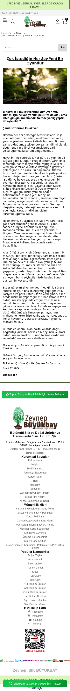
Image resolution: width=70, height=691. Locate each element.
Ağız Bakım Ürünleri (35, 600)
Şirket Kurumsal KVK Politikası (35, 512)
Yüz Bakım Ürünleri (35, 583)
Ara (63, 47)
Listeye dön (10, 374)
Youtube (37, 619)
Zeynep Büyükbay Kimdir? (35, 492)
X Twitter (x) (35, 623)
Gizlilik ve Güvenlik (35, 532)
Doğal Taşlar (35, 555)
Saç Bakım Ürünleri (35, 604)
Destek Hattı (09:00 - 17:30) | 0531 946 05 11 (20, 13)
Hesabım (35, 484)
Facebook (37, 611)
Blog (35, 480)
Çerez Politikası (35, 516)
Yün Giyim (35, 575)
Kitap (35, 571)
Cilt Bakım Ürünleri (35, 596)
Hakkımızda (35, 460)
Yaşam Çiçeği (35, 567)
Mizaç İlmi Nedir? (35, 496)
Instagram (37, 615)
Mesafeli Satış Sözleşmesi (35, 528)
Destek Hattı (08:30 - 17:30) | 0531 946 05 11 (35, 448)
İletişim (35, 464)
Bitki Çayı (35, 579)
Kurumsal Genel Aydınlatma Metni (35, 508)
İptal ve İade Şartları (35, 540)
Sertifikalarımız (35, 468)
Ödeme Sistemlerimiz (35, 536)
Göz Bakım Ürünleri (35, 588)
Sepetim (35, 488)
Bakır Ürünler (35, 563)
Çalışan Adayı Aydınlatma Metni (35, 520)
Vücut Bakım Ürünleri (35, 592)
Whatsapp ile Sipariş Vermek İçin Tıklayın (37, 683)
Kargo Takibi (35, 476)
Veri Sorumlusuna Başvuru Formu (35, 524)
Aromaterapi (35, 559)
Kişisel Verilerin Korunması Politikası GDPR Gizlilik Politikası (35, 546)
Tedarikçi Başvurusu (35, 472)
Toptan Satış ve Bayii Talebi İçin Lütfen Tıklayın (37, 394)
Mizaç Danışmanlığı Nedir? (35, 500)
